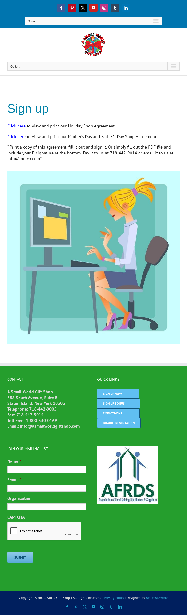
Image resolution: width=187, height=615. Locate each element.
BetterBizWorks (157, 598)
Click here (16, 126)
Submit (20, 557)
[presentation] (44, 531)
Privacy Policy (114, 598)
